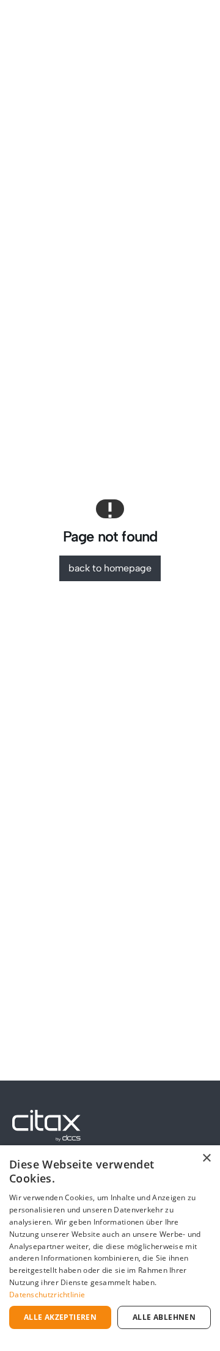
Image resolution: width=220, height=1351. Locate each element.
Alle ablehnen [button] (164, 1317)
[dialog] (110, 1248)
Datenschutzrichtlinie (47, 1294)
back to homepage (110, 568)
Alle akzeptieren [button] (60, 1317)
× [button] (206, 1158)
